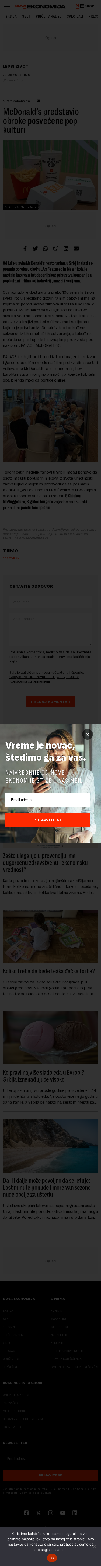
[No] (94, 1546)
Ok (52, 1558)
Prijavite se (47, 819)
